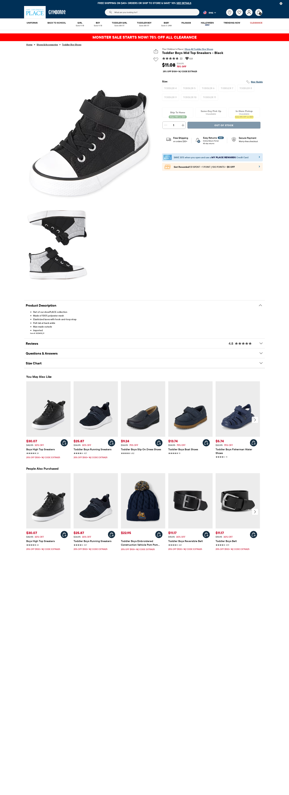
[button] (207, 12)
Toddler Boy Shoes (71, 44)
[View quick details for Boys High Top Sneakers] (64, 442)
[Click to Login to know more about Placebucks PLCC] (259, 167)
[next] (255, 420)
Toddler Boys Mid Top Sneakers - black (192, 53)
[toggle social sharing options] (156, 51)
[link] (229, 12)
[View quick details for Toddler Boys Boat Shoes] (206, 442)
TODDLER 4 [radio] (170, 88)
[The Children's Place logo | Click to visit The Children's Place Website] (35, 12)
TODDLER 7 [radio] (227, 88)
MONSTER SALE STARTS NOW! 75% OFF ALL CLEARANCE (144, 37)
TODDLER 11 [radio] (209, 97)
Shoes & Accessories (47, 44)
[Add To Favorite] (156, 59)
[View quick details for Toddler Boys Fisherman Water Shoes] (253, 442)
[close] (281, 3)
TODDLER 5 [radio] (189, 88)
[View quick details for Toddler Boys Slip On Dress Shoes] (159, 442)
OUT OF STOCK (223, 125)
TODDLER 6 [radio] (208, 88)
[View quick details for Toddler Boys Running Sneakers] (111, 442)
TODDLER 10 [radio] (190, 97)
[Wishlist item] (241, 15)
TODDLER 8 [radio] (245, 88)
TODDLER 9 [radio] (170, 97)
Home (29, 44)
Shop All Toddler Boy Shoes (199, 49)
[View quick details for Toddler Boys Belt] (253, 534)
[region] (144, 3)
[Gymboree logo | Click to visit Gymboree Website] (57, 12)
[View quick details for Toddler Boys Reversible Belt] (206, 534)
